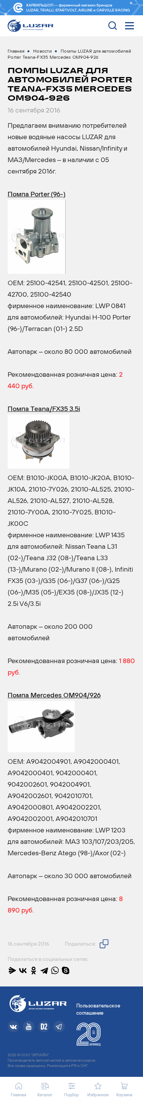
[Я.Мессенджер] (12, 970)
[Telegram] (44, 970)
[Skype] (65, 970)
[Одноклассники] (33, 970)
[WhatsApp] (54, 970)
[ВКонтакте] (22, 970)
